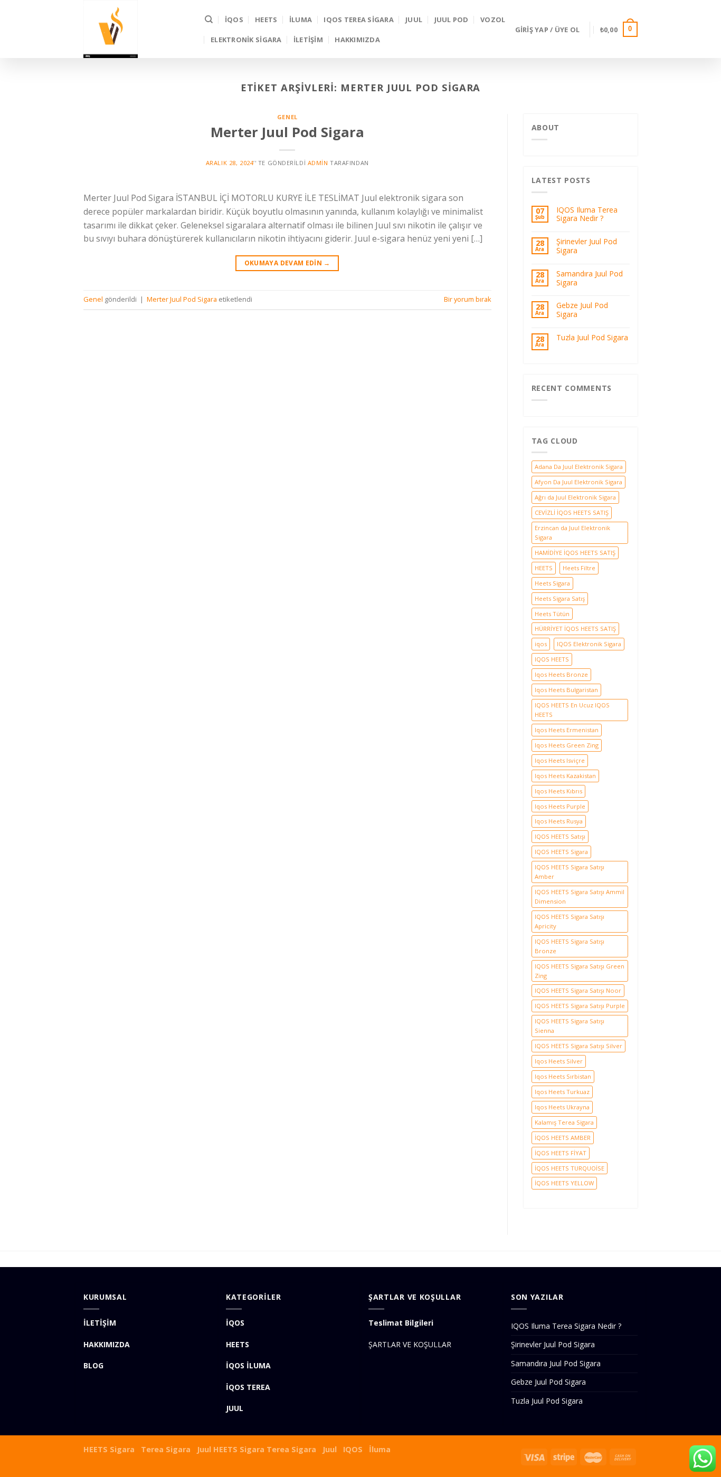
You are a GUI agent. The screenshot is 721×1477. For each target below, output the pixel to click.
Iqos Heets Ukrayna (562, 1107)
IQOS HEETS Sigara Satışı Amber (569, 871)
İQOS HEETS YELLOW (564, 1183)
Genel (287, 117)
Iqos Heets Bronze (561, 674)
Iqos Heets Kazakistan (565, 776)
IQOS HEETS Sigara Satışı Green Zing (579, 971)
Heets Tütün (552, 614)
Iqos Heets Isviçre (560, 760)
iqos (541, 644)
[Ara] (209, 19)
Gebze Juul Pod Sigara (582, 310)
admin (318, 163)
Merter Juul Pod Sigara (287, 132)
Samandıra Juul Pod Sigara (589, 278)
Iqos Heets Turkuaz (562, 1092)
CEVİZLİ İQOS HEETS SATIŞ (572, 512)
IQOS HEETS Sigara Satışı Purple (580, 1006)
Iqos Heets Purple (560, 806)
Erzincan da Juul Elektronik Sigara (572, 532)
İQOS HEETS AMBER (563, 1138)
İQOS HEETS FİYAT (560, 1153)
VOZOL (492, 19)
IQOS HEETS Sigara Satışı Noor (578, 990)
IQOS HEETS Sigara (561, 852)
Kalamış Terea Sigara (564, 1122)
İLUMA (300, 19)
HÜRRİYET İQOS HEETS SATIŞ (575, 628)
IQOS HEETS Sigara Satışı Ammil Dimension (579, 896)
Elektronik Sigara (246, 39)
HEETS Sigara (109, 1449)
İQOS (234, 19)
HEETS (266, 19)
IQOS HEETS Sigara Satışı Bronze (569, 946)
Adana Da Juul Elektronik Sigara (579, 467)
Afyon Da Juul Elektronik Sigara (578, 482)
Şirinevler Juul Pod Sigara (586, 246)
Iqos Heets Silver (559, 1061)
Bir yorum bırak (467, 299)
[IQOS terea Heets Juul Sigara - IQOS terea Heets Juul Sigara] (136, 29)
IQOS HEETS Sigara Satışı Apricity (569, 921)
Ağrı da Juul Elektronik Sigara (575, 497)
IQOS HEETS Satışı (560, 836)
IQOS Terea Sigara (358, 19)
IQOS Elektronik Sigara (589, 644)
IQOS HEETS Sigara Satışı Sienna (569, 1025)
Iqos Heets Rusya (559, 821)
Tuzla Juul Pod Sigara (592, 337)
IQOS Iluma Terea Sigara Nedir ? (587, 215)
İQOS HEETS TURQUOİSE (569, 1168)
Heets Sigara (552, 583)
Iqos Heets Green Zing (567, 745)
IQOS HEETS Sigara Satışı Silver (578, 1046)
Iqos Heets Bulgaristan (566, 690)
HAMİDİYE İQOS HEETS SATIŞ (575, 553)
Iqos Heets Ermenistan (567, 730)
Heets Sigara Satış (560, 598)
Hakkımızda (357, 39)
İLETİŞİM (308, 39)
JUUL (413, 19)
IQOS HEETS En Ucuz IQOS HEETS (572, 709)
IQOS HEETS (552, 659)
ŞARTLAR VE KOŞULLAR (409, 1344)
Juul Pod (451, 19)
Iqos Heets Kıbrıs (558, 791)
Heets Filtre (579, 568)
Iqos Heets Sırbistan (563, 1076)
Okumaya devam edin (287, 262)
